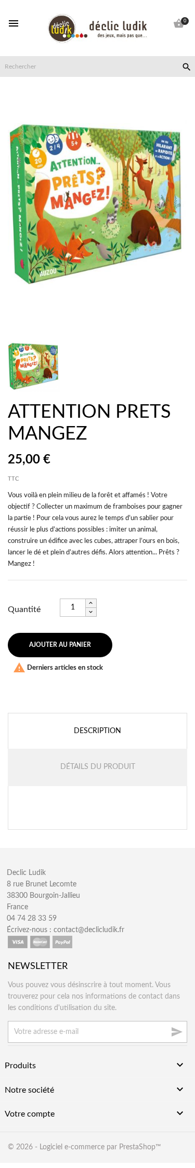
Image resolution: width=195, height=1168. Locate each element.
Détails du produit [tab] (97, 767)
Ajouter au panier (60, 645)
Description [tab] (97, 731)
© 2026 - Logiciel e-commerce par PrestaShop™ (84, 1147)
